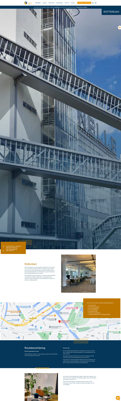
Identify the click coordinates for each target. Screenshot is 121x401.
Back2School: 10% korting (84, 3)
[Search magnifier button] (93, 3)
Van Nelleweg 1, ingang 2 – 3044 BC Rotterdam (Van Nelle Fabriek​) (14, 247)
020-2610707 (10, 251)
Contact (73, 3)
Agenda (44, 3)
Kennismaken (59, 3)
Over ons (67, 3)
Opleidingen (38, 3)
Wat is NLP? (51, 3)
